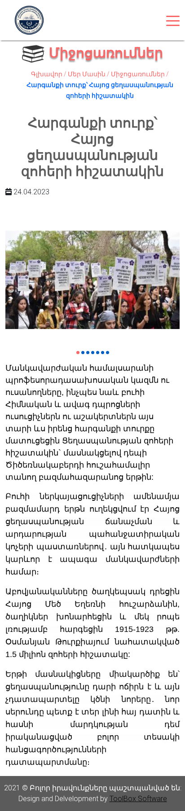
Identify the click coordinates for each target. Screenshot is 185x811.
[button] (77, 352)
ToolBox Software (138, 798)
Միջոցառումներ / (140, 74)
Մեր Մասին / (89, 74)
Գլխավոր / (49, 74)
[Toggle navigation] (173, 20)
